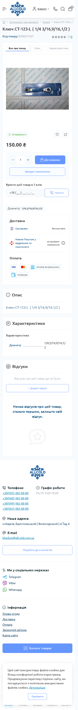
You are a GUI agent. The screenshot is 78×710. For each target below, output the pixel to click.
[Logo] (18, 9)
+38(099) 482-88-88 (15, 503)
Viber (12, 583)
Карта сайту (10, 635)
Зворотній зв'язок (14, 630)
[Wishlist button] (57, 134)
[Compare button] (65, 134)
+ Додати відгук (37, 388)
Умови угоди (11, 613)
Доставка (8, 619)
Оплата (7, 624)
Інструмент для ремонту (24, 22)
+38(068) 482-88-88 (15, 498)
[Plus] (28, 160)
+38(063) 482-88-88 (15, 508)
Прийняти (37, 696)
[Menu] (4, 8)
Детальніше (37, 687)
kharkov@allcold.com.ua (18, 538)
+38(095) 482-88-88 (15, 493)
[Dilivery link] (63, 243)
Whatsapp (15, 589)
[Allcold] (37, 472)
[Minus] (13, 160)
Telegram (15, 577)
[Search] (63, 9)
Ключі (46, 22)
